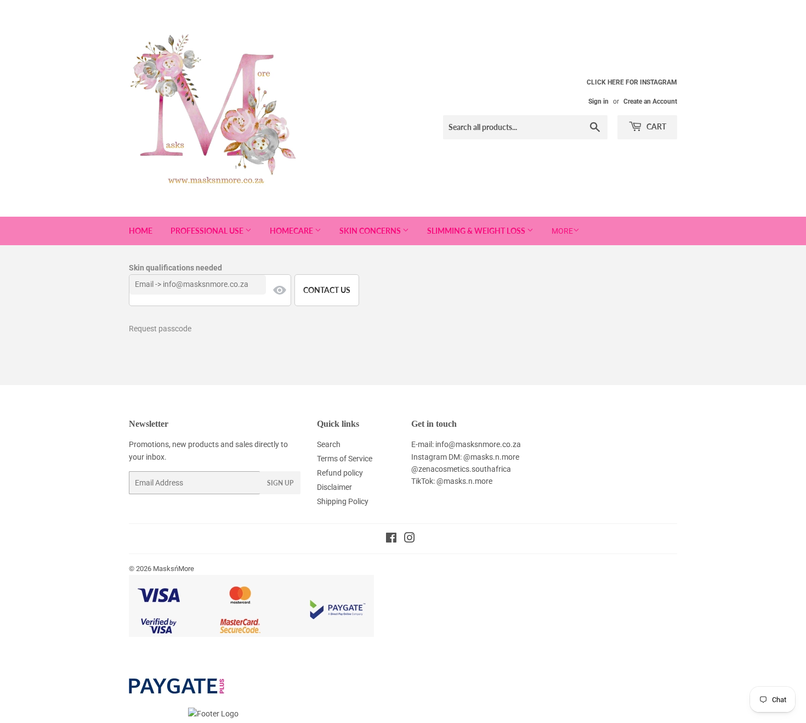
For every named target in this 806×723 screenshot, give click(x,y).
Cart (655, 126)
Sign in (598, 101)
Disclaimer (334, 487)
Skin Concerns (370, 230)
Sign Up (280, 483)
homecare (292, 230)
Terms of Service (344, 458)
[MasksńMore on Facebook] (391, 539)
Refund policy (340, 472)
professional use (208, 230)
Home (140, 230)
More (562, 231)
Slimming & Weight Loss (477, 230)
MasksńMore (173, 568)
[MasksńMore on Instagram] (409, 539)
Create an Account (650, 101)
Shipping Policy (342, 501)
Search (328, 444)
